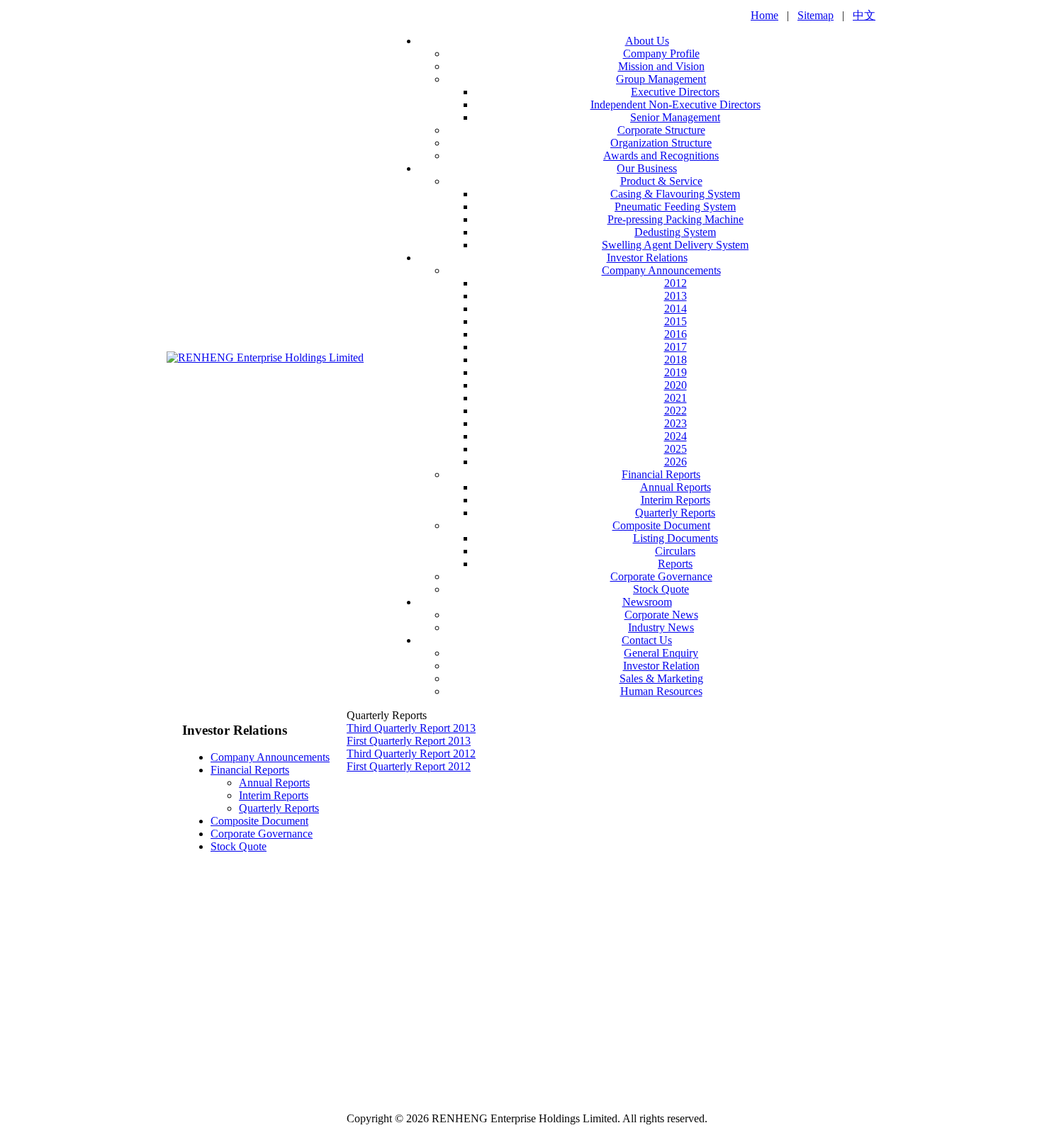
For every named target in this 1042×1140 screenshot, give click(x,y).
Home (764, 15)
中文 (864, 15)
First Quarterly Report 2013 (409, 741)
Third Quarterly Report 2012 (411, 753)
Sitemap (815, 15)
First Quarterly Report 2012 (409, 766)
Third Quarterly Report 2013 (411, 728)
